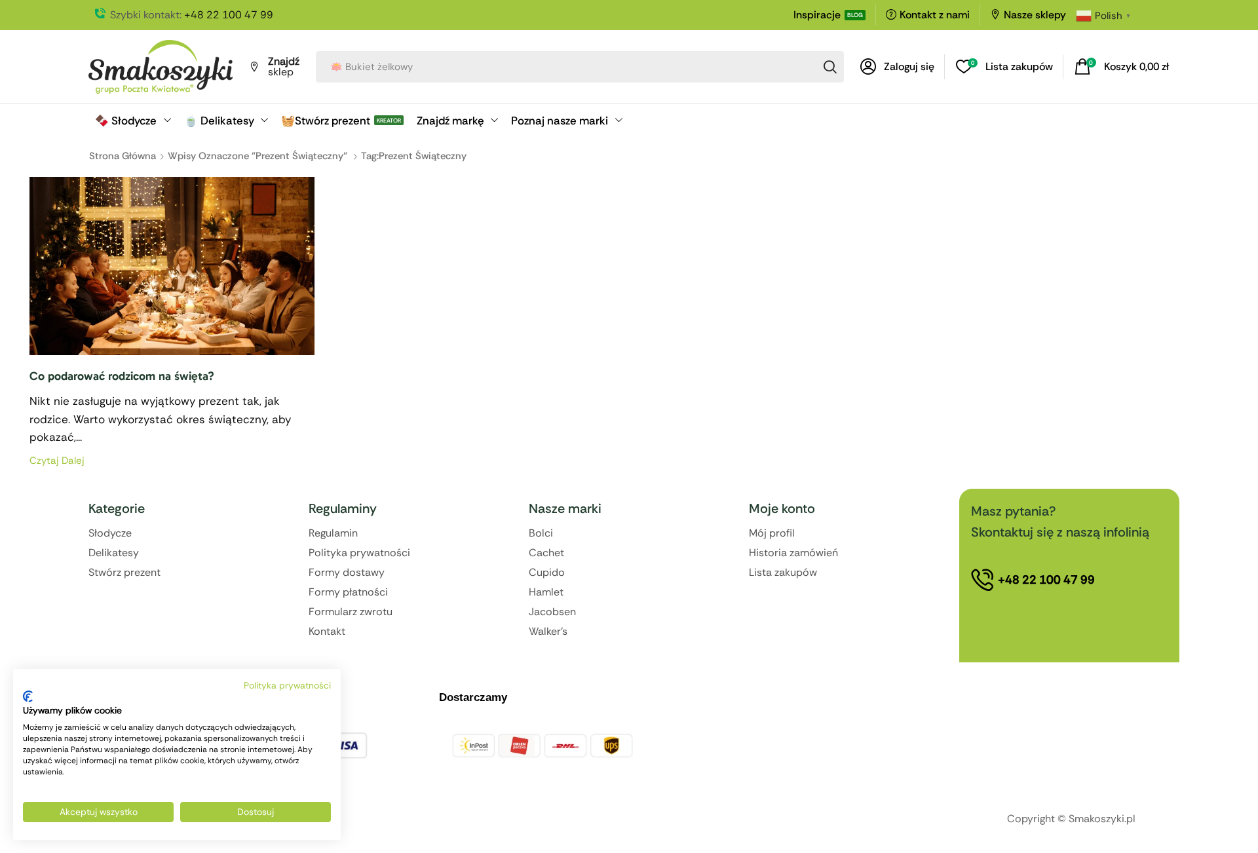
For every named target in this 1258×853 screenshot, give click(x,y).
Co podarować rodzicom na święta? (121, 376)
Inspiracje (817, 15)
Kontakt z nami (935, 15)
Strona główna (122, 155)
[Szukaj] (830, 67)
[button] (897, 66)
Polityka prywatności (287, 685)
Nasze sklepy (1035, 15)
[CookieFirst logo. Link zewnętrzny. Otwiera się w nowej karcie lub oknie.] (28, 696)
